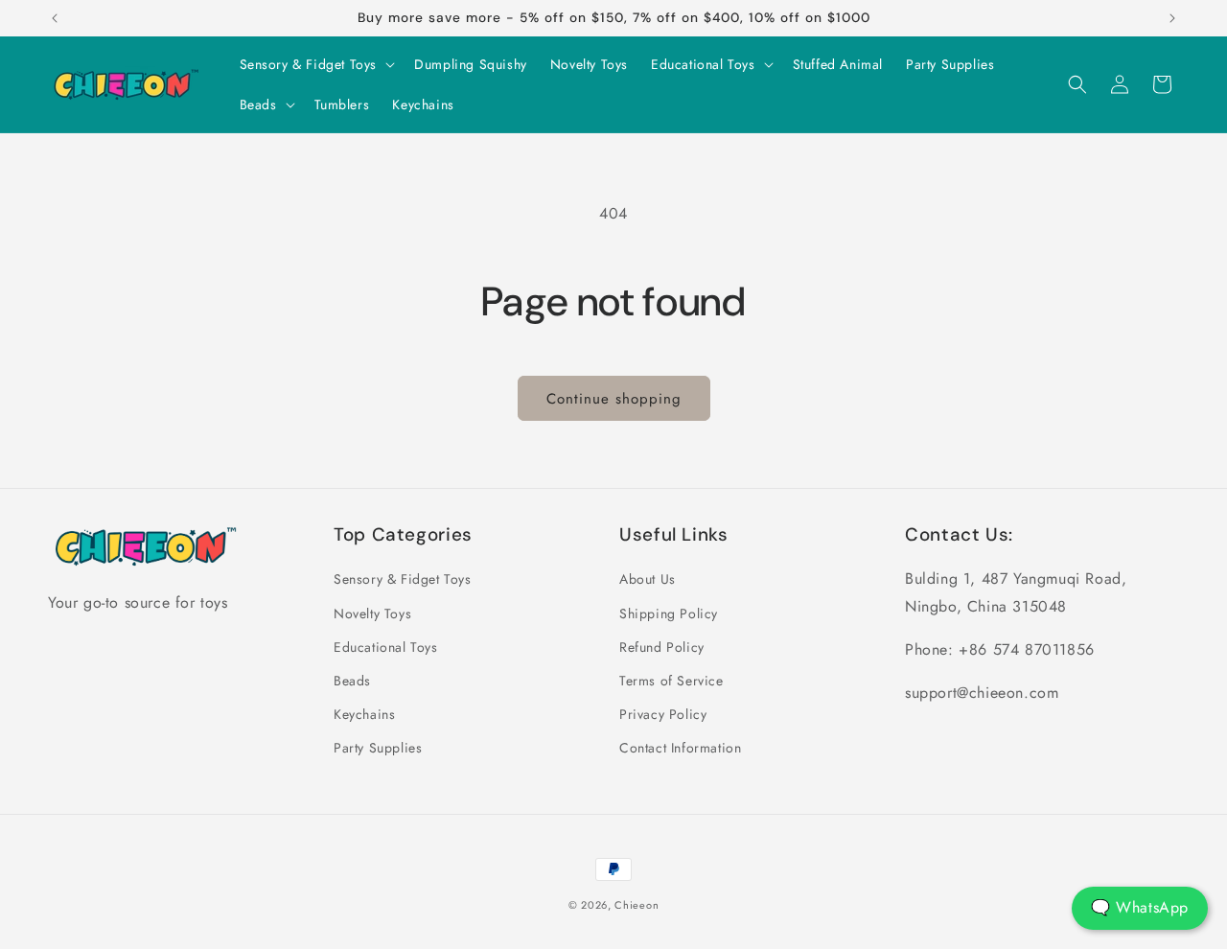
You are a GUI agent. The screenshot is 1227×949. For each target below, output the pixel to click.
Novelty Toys (372, 613)
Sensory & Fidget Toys (403, 579)
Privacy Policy (662, 714)
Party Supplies (378, 747)
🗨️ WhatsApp (1140, 907)
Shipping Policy (668, 613)
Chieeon (636, 905)
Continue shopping (614, 398)
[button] (316, 64)
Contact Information (680, 747)
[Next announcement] (1172, 18)
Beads (352, 680)
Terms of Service (671, 680)
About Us (647, 579)
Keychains (364, 714)
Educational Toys (386, 647)
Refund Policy (662, 647)
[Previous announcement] (55, 18)
